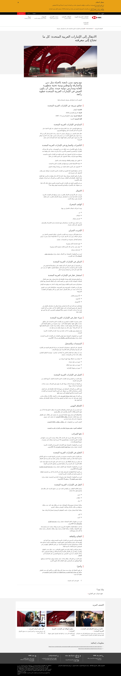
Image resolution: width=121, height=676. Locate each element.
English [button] (33, 13)
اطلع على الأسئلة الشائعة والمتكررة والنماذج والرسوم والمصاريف (49, 659)
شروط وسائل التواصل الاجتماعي (65, 665)
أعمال (99, 13)
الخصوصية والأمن (101, 665)
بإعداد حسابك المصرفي (66, 396)
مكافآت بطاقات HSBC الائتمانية (55, 422)
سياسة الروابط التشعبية (84, 665)
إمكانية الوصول (75, 665)
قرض (73, 308)
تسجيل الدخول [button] (21, 13)
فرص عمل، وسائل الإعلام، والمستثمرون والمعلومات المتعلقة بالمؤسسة (27, 659)
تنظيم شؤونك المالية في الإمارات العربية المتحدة (60, 428)
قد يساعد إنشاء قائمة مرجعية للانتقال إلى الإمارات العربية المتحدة (61, 572)
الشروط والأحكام (93, 665)
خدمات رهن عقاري (74, 331)
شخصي (102, 13)
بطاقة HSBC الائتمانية (61, 417)
